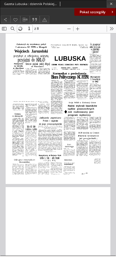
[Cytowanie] (34, 19)
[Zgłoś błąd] (44, 19)
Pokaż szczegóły (92, 12)
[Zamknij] (111, 4)
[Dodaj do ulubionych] (15, 19)
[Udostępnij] (5, 19)
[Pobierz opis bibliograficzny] (25, 20)
